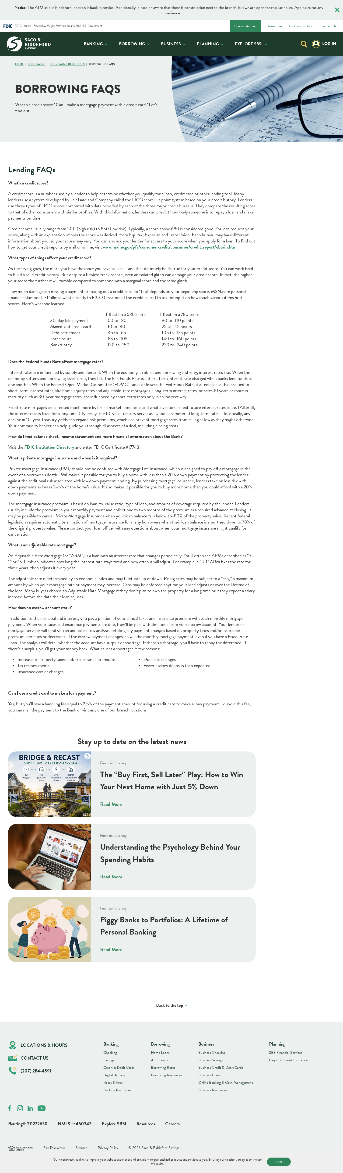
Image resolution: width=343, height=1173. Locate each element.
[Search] (304, 43)
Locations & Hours (301, 26)
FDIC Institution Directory (49, 447)
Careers (172, 1124)
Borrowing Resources (67, 64)
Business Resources (212, 1090)
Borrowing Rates (163, 1067)
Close (279, 1161)
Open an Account (246, 26)
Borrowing (132, 44)
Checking (110, 1052)
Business (171, 44)
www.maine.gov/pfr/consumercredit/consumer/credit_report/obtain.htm (170, 246)
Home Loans (160, 1052)
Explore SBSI (249, 44)
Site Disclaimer (54, 1147)
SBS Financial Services (285, 1052)
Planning (208, 44)
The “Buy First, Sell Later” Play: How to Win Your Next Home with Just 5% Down (171, 780)
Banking (93, 44)
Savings (108, 1060)
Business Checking (211, 1052)
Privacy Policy (108, 1147)
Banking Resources (117, 1090)
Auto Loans (159, 1060)
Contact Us (328, 26)
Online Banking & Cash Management (225, 1082)
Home (19, 64)
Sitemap (82, 1147)
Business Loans (209, 1075)
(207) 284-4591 (36, 1070)
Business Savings (210, 1060)
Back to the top (169, 1005)
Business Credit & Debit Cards (220, 1067)
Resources (275, 26)
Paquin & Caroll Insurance (288, 1060)
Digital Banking (114, 1075)
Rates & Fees (113, 1082)
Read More (111, 804)
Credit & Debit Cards (119, 1067)
